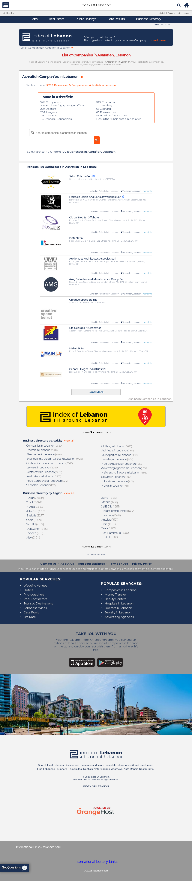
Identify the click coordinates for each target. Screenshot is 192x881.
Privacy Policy (142, 563)
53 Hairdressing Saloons (111, 115)
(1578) (111, 515)
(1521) (109, 519)
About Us (67, 563)
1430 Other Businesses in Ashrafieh (119, 119)
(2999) (34, 520)
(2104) (33, 537)
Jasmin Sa (165, 24)
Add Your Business (91, 563)
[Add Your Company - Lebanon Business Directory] (96, 416)
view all (69, 440)
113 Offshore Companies (56, 119)
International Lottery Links (96, 862)
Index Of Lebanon (96, 5)
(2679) (35, 524)
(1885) (109, 497)
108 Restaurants (106, 102)
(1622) (118, 511)
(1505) (108, 524)
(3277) (35, 515)
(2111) (35, 533)
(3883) (35, 506)
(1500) (115, 533)
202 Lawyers (48, 112)
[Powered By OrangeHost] (96, 815)
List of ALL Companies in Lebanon (174, 13)
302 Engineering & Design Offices (62, 105)
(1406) (110, 537)
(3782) (36, 511)
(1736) (109, 502)
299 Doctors (48, 108)
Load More (96, 392)
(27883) (35, 498)
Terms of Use (118, 563)
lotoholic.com (52, 847)
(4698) (34, 502)
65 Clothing (103, 108)
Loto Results (7, 13)
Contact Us (48, 563)
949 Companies (50, 102)
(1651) (110, 506)
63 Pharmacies (106, 112)
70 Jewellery (104, 105)
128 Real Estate (50, 115)
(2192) (37, 528)
